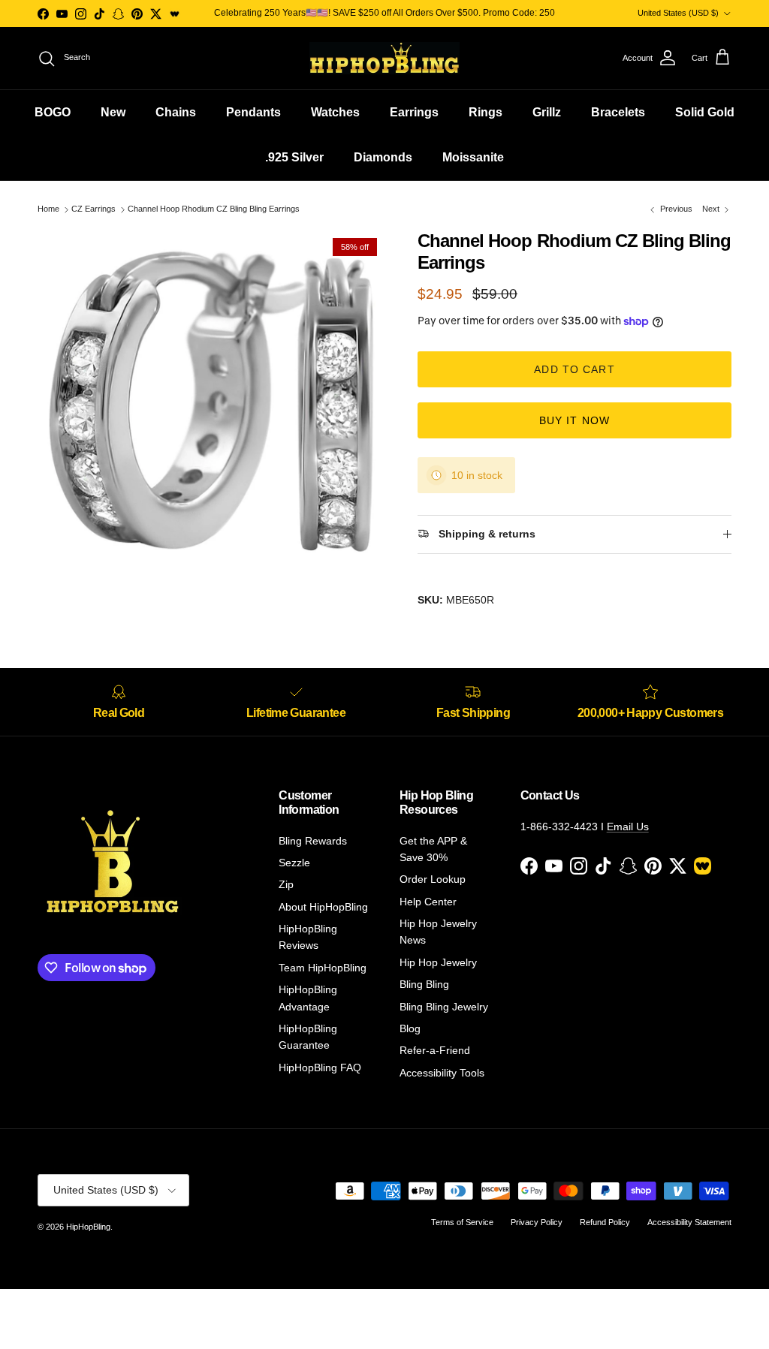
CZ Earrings (93, 209)
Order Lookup (433, 879)
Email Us (628, 827)
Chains (175, 112)
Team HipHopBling (322, 968)
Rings (485, 112)
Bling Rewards (313, 841)
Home (48, 209)
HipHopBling (88, 1226)
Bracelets (618, 112)
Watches (335, 112)
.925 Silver (294, 157)
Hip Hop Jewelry (438, 962)
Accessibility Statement (689, 1222)
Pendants (253, 112)
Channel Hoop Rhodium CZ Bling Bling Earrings (214, 209)
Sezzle (294, 863)
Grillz (546, 112)
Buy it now (574, 420)
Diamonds (383, 157)
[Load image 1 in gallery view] (211, 403)
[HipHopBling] (384, 58)
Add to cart (574, 369)
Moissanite (473, 157)
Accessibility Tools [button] (442, 1073)
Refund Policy (605, 1222)
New (113, 112)
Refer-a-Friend (435, 1050)
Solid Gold (704, 112)
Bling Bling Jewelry (444, 1007)
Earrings (414, 112)
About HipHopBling (323, 907)
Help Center (428, 902)
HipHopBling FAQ (320, 1067)
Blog (410, 1028)
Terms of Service (462, 1222)
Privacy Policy (536, 1222)
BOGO (53, 112)
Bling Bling (424, 984)
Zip (286, 884)
